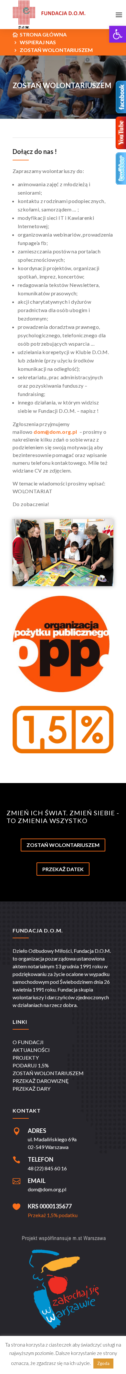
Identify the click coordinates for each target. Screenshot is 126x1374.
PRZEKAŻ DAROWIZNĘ (41, 1081)
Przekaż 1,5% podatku (53, 1215)
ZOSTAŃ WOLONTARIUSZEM (48, 1073)
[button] (117, 34)
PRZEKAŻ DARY (31, 1088)
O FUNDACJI (28, 1042)
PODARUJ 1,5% (31, 1065)
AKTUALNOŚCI (31, 1050)
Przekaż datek (63, 869)
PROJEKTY (26, 1057)
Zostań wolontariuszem (63, 845)
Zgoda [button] (103, 1363)
